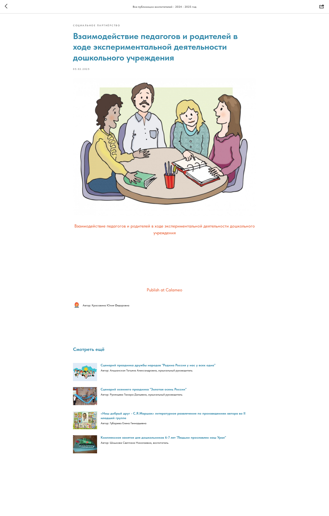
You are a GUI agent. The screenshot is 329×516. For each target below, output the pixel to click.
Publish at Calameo (164, 289)
